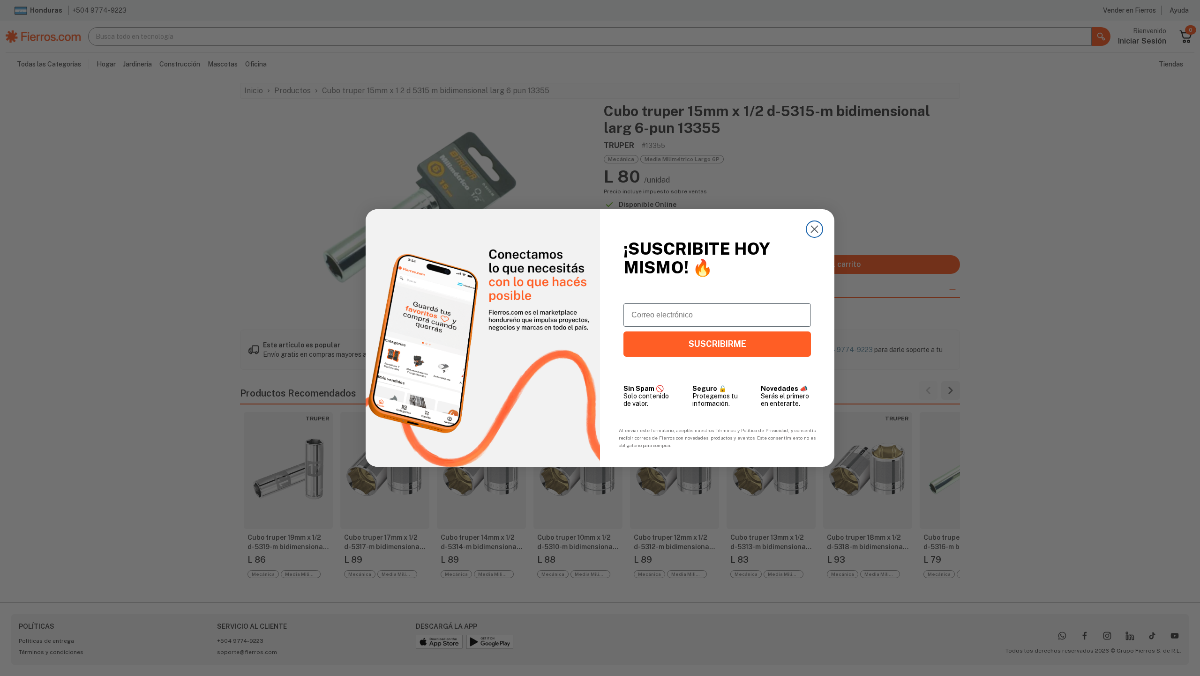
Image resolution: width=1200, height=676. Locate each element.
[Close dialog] (814, 229)
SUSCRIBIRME (717, 344)
